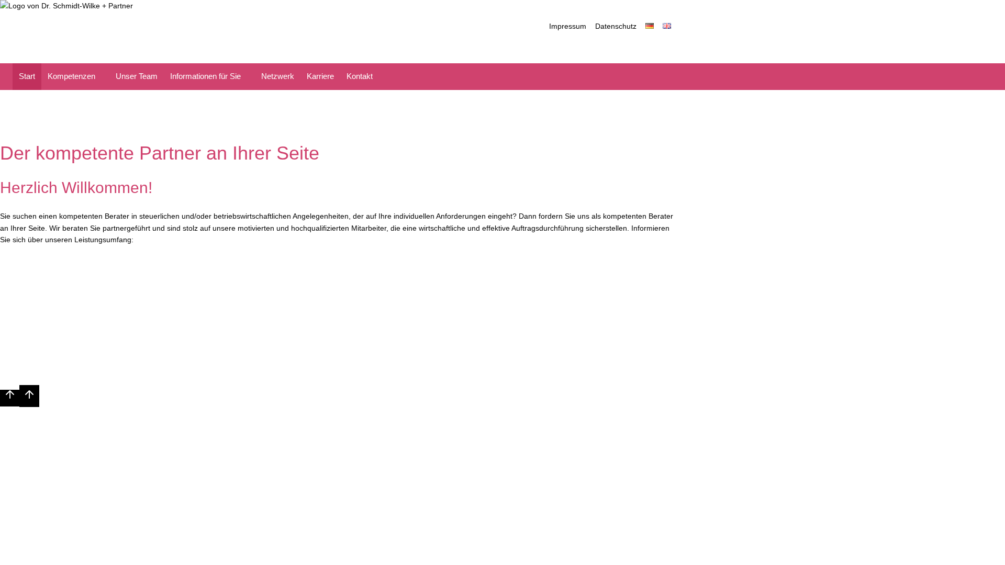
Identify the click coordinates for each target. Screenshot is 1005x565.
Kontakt (360, 76)
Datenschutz (615, 26)
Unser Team (137, 76)
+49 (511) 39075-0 (568, 321)
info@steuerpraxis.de (736, 321)
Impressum (567, 26)
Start (27, 76)
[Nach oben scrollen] (9, 398)
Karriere (320, 76)
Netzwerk (277, 76)
